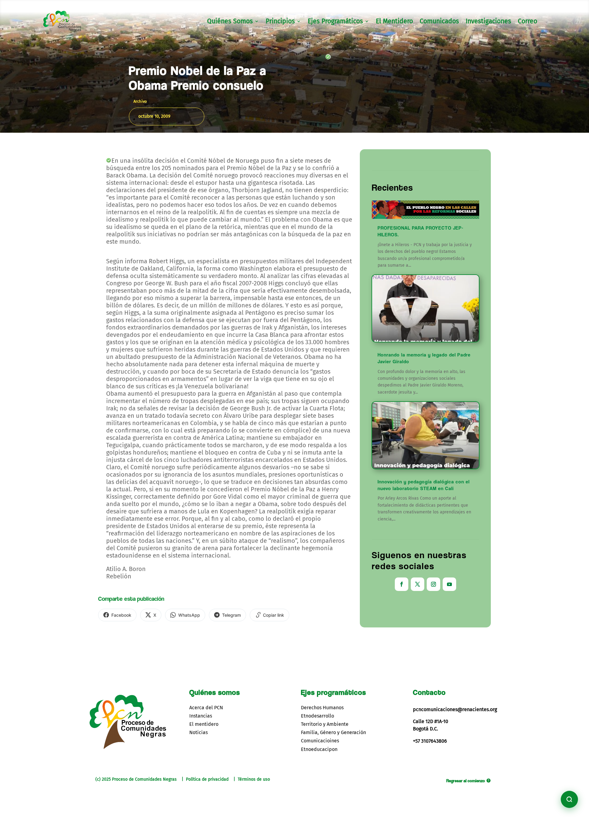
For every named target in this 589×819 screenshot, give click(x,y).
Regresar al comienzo (465, 780)
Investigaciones (488, 22)
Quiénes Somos (230, 22)
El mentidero (203, 724)
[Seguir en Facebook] (401, 584)
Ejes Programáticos (335, 22)
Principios (280, 22)
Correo (527, 22)
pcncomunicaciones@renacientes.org (455, 709)
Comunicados (439, 22)
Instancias (200, 716)
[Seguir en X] (417, 584)
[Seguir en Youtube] (449, 584)
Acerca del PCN (206, 707)
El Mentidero (394, 22)
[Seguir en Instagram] (433, 584)
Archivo (140, 101)
